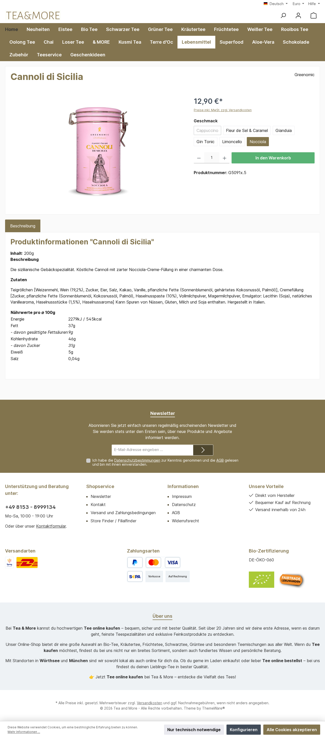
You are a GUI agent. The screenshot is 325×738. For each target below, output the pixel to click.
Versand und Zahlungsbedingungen (123, 512)
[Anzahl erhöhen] (224, 157)
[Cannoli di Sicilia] (97, 150)
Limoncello (232, 141)
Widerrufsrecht (185, 520)
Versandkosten (149, 703)
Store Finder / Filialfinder (113, 520)
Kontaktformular (51, 526)
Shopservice (100, 486)
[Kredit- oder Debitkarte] (163, 562)
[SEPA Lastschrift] (135, 576)
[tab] (22, 226)
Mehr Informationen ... (24, 732)
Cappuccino (209, 131)
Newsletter (101, 496)
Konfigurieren (243, 729)
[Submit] (203, 450)
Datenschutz (184, 504)
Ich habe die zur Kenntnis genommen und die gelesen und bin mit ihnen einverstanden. (165, 462)
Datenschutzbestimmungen (137, 460)
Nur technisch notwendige (194, 729)
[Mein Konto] (298, 15)
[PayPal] (135, 562)
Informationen (183, 486)
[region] (97, 150)
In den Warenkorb (273, 157)
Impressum (182, 496)
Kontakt (98, 504)
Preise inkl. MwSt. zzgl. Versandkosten (223, 110)
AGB (220, 460)
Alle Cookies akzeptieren (292, 729)
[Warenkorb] (313, 15)
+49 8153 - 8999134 (30, 507)
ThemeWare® (213, 708)
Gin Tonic (206, 141)
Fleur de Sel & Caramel (247, 130)
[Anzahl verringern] (199, 157)
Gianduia (283, 130)
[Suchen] (283, 15)
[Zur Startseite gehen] (33, 15)
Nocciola (258, 141)
